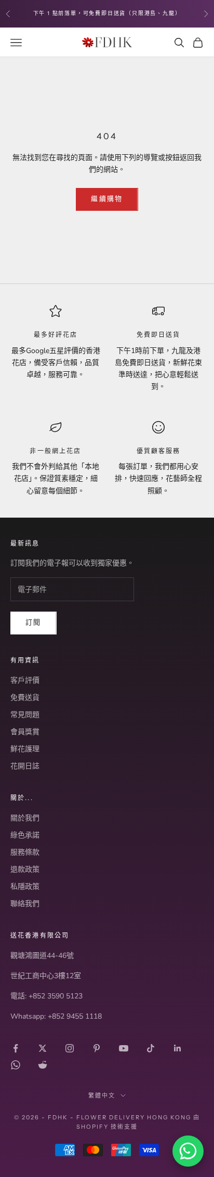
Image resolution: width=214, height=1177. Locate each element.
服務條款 (24, 852)
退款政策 (24, 869)
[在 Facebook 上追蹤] (15, 1048)
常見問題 (24, 715)
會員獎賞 (24, 732)
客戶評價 (24, 680)
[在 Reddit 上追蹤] (42, 1065)
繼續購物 (107, 199)
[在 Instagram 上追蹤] (69, 1048)
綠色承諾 (24, 835)
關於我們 (24, 818)
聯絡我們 (24, 904)
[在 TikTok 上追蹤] (150, 1048)
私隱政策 (24, 886)
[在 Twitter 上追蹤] (42, 1048)
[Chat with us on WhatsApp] (188, 1151)
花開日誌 (24, 766)
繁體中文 (101, 1095)
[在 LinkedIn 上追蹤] (177, 1048)
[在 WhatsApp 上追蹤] (15, 1065)
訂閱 (33, 622)
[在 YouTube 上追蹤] (123, 1048)
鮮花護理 (24, 749)
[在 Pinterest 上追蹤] (96, 1048)
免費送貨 (24, 697)
